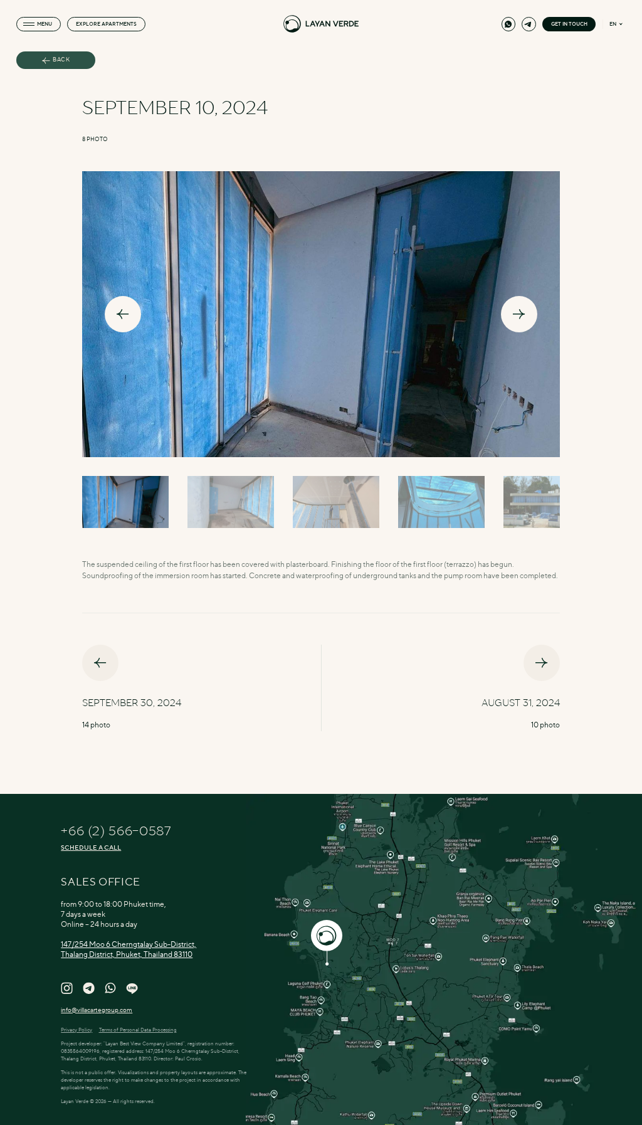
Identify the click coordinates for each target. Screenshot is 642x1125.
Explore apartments (106, 24)
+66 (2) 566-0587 (116, 831)
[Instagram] (67, 988)
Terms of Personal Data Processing (138, 1030)
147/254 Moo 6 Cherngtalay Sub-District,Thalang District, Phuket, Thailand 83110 (128, 949)
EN (612, 24)
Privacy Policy (76, 1030)
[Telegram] (528, 24)
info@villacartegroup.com (96, 1009)
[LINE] (132, 988)
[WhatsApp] (508, 24)
